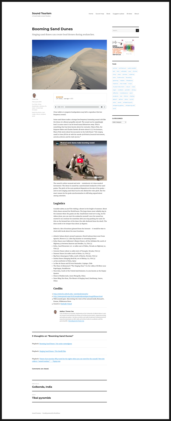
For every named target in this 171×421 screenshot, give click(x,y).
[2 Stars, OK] (58, 97)
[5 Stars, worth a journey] (62, 97)
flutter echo (120, 77)
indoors (122, 80)
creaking (131, 74)
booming (34, 112)
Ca (33, 104)
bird (118, 71)
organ (114, 90)
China (39, 104)
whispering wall (130, 105)
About (136, 14)
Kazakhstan (35, 106)
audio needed (132, 68)
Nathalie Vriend (66, 304)
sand (33, 116)
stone (126, 99)
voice (114, 102)
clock (119, 74)
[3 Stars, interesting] (59, 97)
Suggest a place (118, 14)
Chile (35, 104)
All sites (129, 14)
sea (121, 96)
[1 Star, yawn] (56, 97)
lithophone (129, 80)
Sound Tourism (41, 13)
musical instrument (118, 86)
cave (129, 71)
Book (108, 14)
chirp (114, 74)
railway (134, 90)
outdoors (43, 114)
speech (115, 99)
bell (114, 71)
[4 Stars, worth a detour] (61, 97)
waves (119, 102)
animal (115, 68)
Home (91, 14)
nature (38, 114)
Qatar (33, 108)
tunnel (132, 99)
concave (124, 74)
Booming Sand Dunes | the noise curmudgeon (55, 344)
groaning (115, 80)
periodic (127, 90)
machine (115, 83)
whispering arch (127, 102)
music (130, 83)
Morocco (41, 106)
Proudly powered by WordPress (51, 413)
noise (133, 86)
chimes (135, 71)
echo (114, 77)
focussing (128, 77)
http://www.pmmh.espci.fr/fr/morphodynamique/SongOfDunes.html (78, 296)
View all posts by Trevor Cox (76, 321)
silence (126, 96)
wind (114, 108)
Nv (45, 106)
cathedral (124, 71)
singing (132, 96)
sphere (121, 99)
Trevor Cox (35, 99)
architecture (122, 68)
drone (40, 112)
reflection (115, 93)
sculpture (115, 96)
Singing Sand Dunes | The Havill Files (52, 351)
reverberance (124, 93)
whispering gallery (118, 105)
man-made (123, 83)
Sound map (100, 14)
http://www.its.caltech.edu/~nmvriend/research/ (70, 294)
